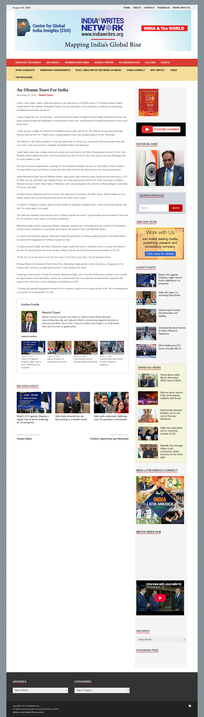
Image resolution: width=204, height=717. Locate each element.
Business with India (77, 62)
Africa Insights (25, 70)
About (137, 7)
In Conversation (129, 62)
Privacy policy (38, 712)
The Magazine (24, 77)
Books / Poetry (104, 62)
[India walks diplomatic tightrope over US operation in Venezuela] (111, 403)
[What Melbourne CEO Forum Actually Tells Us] (146, 346)
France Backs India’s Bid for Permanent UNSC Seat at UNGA (170, 378)
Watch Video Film (148, 532)
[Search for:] (160, 208)
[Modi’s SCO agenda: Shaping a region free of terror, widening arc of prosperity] (34, 403)
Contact (149, 7)
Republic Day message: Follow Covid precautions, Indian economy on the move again (171, 452)
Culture (150, 62)
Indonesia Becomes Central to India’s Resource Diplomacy (111, 362)
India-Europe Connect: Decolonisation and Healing (85, 360)
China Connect (136, 70)
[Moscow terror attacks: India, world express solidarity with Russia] (148, 393)
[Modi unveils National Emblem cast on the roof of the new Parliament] (148, 410)
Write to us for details (22, 712)
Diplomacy (53, 62)
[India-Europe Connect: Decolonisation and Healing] (146, 310)
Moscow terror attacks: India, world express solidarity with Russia (171, 396)
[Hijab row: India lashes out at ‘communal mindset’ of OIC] (148, 428)
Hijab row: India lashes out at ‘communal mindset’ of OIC (171, 431)
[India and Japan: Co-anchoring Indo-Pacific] (146, 293)
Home (127, 7)
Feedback (164, 7)
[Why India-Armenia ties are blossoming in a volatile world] (72, 403)
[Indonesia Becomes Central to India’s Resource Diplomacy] (146, 328)
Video (173, 70)
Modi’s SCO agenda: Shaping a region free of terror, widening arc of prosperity (31, 363)
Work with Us (181, 7)
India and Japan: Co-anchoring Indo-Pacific (56, 360)
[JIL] (190, 706)
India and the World (28, 62)
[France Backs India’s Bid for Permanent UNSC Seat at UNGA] (148, 375)
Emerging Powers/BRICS (55, 70)
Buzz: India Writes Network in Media (98, 70)
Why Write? (157, 70)
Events (165, 62)
